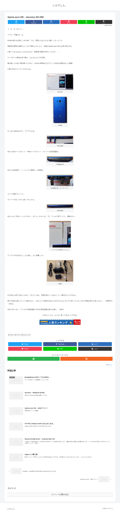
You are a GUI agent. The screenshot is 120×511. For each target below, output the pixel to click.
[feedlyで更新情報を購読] (33, 359)
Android (12, 335)
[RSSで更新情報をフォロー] (86, 359)
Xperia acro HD (26, 335)
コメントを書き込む (60, 494)
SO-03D (18, 335)
